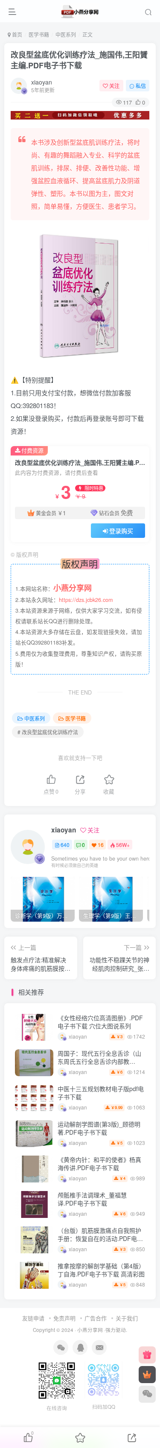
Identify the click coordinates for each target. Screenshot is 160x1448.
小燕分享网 (90, 1329)
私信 (141, 85)
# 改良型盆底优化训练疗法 (47, 732)
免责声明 (64, 1318)
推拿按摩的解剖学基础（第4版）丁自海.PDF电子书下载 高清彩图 (101, 1270)
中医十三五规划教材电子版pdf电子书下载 (101, 1092)
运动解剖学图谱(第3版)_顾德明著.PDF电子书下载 (99, 1128)
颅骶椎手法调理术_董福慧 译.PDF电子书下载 (92, 1199)
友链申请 (33, 1318)
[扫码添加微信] (147, 1394)
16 (101, 844)
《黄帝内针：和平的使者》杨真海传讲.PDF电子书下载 (99, 1163)
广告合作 (95, 1318)
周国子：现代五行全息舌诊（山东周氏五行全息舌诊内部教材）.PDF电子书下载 (99, 1061)
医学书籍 (39, 34)
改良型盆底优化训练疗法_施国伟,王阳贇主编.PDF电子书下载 (79, 60)
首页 (16, 34)
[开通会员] (147, 1374)
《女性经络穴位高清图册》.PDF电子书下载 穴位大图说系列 (100, 1022)
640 (65, 844)
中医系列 (65, 34)
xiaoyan (41, 82)
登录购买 (121, 530)
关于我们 (127, 1318)
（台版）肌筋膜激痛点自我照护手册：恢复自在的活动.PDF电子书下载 (100, 1238)
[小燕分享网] (147, 1354)
